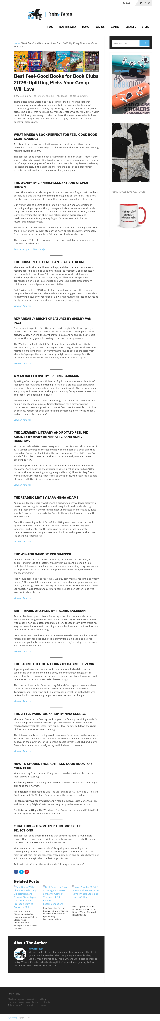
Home (50, 27)
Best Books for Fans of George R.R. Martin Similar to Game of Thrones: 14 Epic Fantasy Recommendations (55, 914)
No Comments (80, 95)
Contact (126, 3)
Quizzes (100, 27)
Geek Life (131, 27)
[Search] (145, 43)
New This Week (67, 27)
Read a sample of (29, 249)
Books (85, 27)
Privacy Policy (14, 993)
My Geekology (23, 95)
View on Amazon (22, 305)
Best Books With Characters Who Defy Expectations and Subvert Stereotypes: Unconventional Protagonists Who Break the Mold (26, 919)
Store (145, 27)
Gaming (115, 27)
